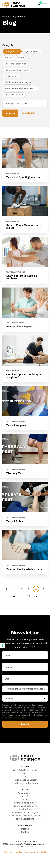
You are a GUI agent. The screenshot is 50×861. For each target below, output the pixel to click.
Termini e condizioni (31, 852)
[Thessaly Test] (25, 456)
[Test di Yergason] (25, 408)
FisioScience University (25, 780)
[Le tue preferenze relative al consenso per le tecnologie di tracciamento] (2, 645)
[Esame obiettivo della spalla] (25, 552)
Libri (25, 776)
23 (28, 596)
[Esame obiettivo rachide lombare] (25, 260)
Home (4, 17)
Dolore (25, 799)
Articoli (25, 796)
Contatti (25, 832)
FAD (25, 773)
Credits (44, 852)
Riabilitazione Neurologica (25, 812)
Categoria (7, 45)
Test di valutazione (15, 272)
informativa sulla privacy (13, 717)
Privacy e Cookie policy (13, 852)
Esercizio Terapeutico (25, 803)
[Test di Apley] (25, 504)
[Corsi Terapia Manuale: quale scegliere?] (25, 358)
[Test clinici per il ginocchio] (25, 160)
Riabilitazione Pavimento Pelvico (25, 815)
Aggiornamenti (25, 793)
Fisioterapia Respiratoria (25, 806)
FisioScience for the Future (25, 783)
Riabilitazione (12, 173)
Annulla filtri (28, 113)
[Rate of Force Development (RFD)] (25, 209)
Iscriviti (25, 724)
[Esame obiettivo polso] (25, 310)
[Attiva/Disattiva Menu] (45, 4)
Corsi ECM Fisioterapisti (25, 770)
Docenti (25, 829)
